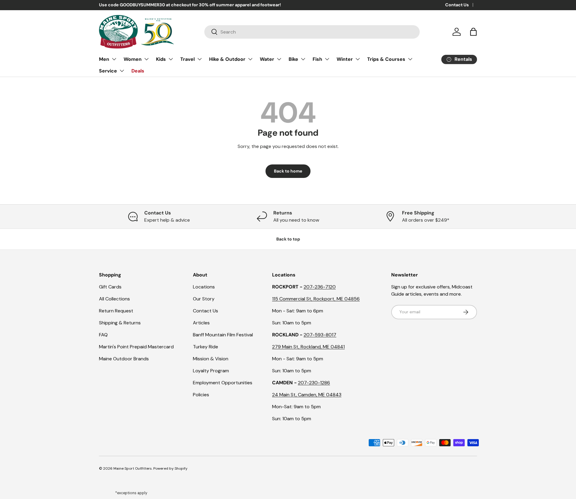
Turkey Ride (205, 347)
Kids (161, 59)
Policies (201, 394)
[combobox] (312, 32)
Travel (187, 59)
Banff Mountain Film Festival (223, 335)
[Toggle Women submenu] (146, 59)
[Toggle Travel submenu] (199, 59)
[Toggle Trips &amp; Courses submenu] (410, 59)
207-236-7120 (320, 287)
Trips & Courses (386, 59)
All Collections (114, 299)
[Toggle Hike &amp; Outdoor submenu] (250, 59)
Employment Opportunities (222, 382)
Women (133, 59)
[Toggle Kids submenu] (170, 59)
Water (267, 59)
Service (108, 71)
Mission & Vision (210, 359)
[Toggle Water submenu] (279, 59)
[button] (473, 31)
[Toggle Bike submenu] (303, 59)
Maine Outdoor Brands (124, 359)
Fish (317, 59)
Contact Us (457, 4)
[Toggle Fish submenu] (327, 59)
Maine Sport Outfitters (132, 468)
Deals (137, 71)
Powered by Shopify (170, 468)
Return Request (116, 311)
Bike (293, 59)
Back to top (288, 239)
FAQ (103, 335)
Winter (345, 59)
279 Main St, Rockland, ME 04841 (308, 347)
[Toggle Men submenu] (114, 59)
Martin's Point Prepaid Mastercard (136, 347)
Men (104, 59)
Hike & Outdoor (227, 59)
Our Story (203, 299)
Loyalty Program (211, 371)
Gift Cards (110, 287)
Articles (201, 323)
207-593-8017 (320, 335)
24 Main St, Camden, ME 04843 (306, 394)
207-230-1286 (314, 382)
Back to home (288, 171)
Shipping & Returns (120, 323)
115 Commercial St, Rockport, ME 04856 (316, 299)
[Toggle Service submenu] (121, 70)
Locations (204, 287)
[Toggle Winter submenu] (357, 59)
